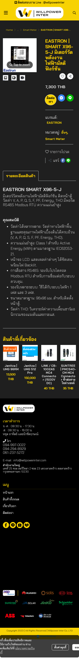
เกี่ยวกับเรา (9, 506)
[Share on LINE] (68, 160)
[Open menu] (6, 13)
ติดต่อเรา (51, 99)
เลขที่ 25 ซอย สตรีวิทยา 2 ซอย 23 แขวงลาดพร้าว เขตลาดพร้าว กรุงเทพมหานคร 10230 (37, 470)
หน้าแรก (8, 492)
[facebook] (6, 525)
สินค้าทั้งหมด (11, 499)
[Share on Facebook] (63, 160)
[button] (74, 12)
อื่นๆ (64, 132)
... (18, 29)
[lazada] (27, 525)
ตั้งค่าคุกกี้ (60, 647)
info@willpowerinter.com (29, 460)
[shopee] (20, 525)
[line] (13, 525)
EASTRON (54, 123)
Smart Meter (30, 29)
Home (9, 29)
